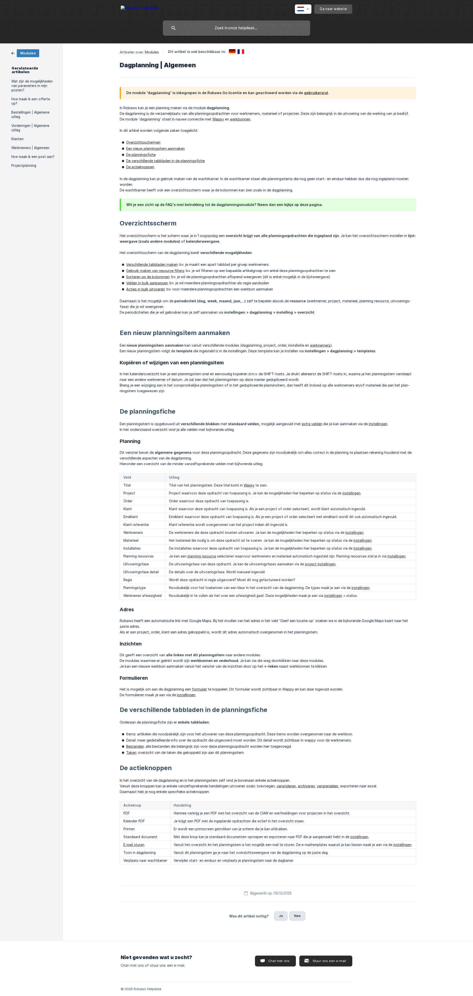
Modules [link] (152, 52)
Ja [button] (281, 916)
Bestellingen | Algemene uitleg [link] (30, 114)
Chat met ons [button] (278, 961)
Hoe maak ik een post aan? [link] (32, 157)
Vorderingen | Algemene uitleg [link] (30, 128)
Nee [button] (297, 916)
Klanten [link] (17, 139)
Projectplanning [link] (23, 166)
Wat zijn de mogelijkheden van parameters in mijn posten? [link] (32, 85)
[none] (139, 8)
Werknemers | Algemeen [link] (30, 148)
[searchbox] (236, 28)
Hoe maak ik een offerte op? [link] (30, 101)
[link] (25, 53)
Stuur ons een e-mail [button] (329, 961)
